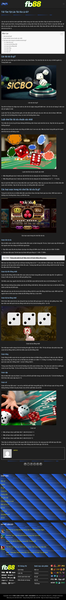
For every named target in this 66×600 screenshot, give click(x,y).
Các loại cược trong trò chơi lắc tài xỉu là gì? (15, 40)
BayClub (44, 595)
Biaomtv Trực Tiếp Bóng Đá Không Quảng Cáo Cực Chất (23, 535)
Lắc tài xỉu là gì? (8, 36)
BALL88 (38, 595)
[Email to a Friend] (34, 464)
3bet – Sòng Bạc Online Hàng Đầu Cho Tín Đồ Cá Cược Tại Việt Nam (27, 552)
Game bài (4, 491)
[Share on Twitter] (31, 464)
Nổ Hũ (3, 508)
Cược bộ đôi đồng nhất (11, 44)
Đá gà (3, 488)
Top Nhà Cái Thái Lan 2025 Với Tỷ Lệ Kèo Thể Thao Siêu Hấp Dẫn (26, 547)
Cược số (8, 51)
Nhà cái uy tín (5, 504)
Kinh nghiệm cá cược (7, 501)
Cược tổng (8, 48)
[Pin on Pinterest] (37, 464)
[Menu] (64, 4)
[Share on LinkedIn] (40, 464)
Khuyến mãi (4, 498)
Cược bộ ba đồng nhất (11, 46)
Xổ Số (3, 518)
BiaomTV (49, 595)
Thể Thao (4, 511)
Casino (3, 484)
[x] (33, 4)
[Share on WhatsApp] (25, 464)
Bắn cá (3, 481)
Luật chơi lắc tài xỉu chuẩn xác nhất (13, 38)
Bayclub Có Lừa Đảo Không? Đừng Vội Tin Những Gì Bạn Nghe (25, 530)
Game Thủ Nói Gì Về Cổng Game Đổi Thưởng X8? (21, 541)
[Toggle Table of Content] (61, 33)
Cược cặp (8, 50)
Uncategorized (5, 514)
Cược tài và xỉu (9, 42)
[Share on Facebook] (28, 464)
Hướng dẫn (4, 494)
